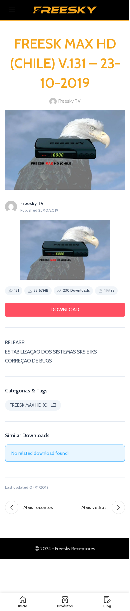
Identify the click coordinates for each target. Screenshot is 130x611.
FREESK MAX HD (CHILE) (33, 405)
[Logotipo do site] (65, 9)
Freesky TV (69, 101)
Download (65, 310)
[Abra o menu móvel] (12, 10)
